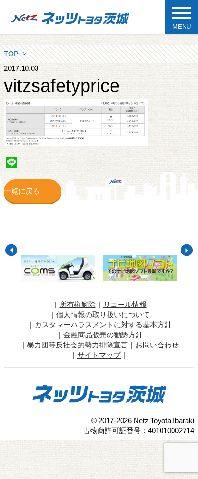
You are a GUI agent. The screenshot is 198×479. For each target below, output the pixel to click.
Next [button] (187, 250)
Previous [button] (11, 250)
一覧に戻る (22, 191)
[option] (58, 268)
